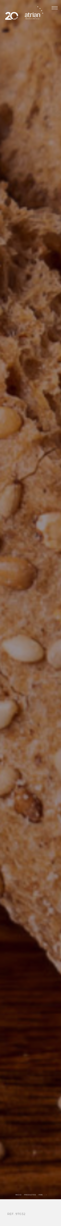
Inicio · (19, 1195)
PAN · (42, 1195)
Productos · (31, 1195)
